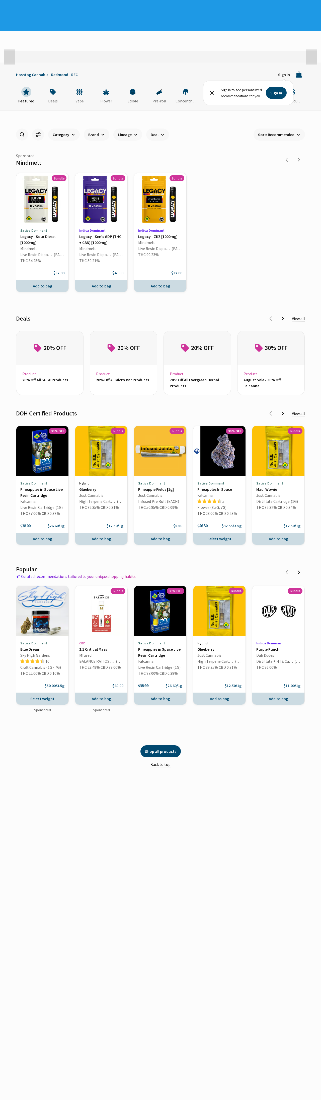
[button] (9, 57)
